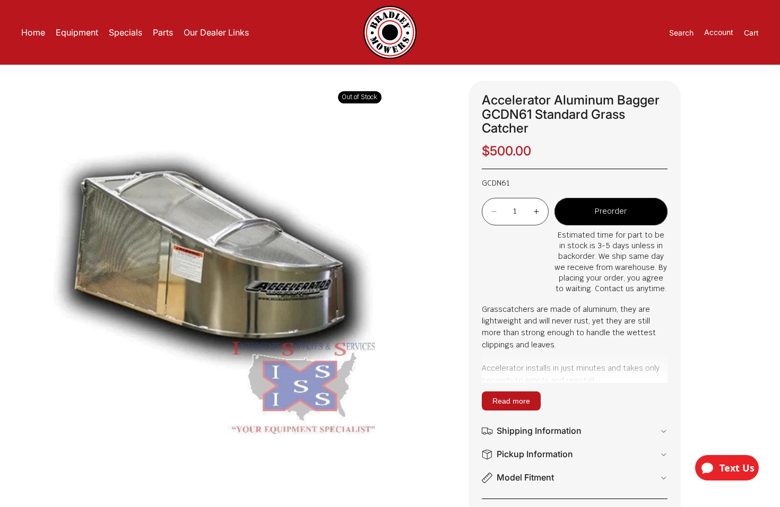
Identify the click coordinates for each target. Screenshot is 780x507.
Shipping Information (539, 430)
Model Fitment (525, 477)
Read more (511, 401)
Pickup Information (535, 454)
